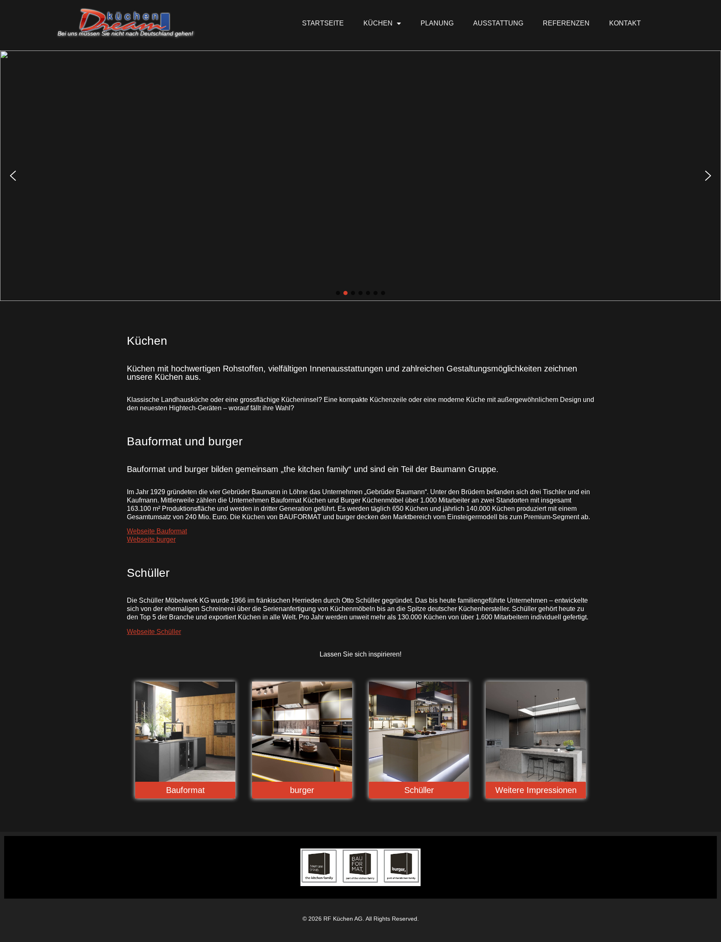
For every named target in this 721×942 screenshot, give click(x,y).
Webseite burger (151, 539)
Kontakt (625, 23)
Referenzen (566, 23)
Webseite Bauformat (157, 531)
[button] (13, 175)
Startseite (323, 23)
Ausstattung (498, 23)
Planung (437, 23)
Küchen (378, 23)
